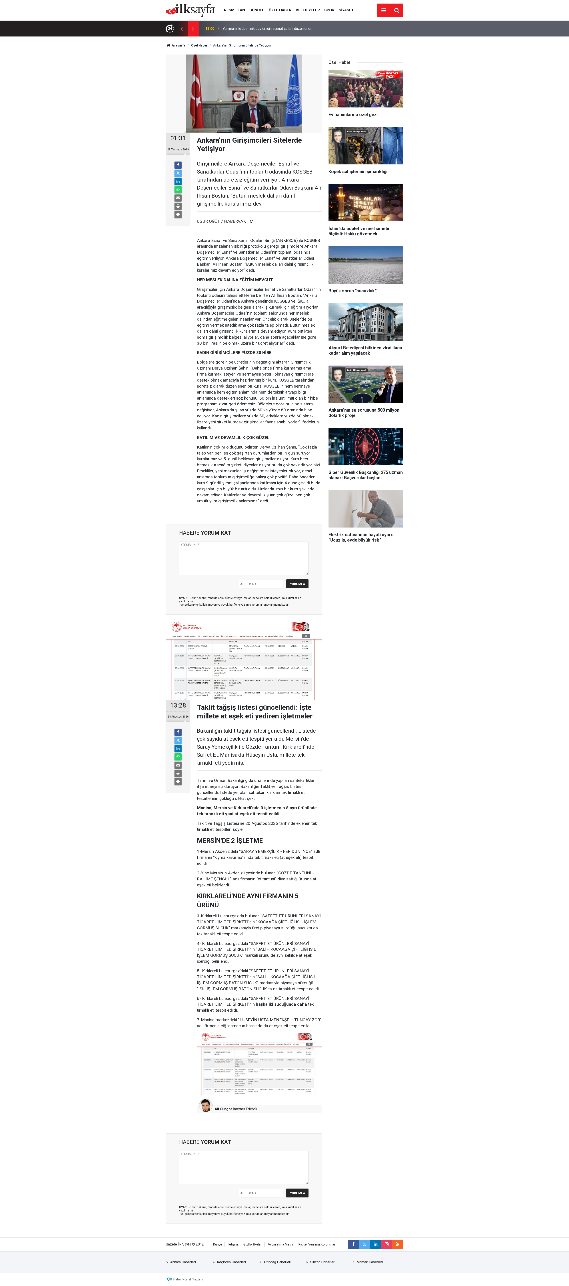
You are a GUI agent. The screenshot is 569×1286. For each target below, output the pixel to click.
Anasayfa (178, 45)
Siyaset (346, 10)
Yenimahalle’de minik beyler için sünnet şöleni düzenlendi (267, 28)
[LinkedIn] (178, 181)
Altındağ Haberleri (277, 1262)
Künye (217, 1244)
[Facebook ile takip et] (353, 1244)
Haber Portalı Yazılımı (188, 1279)
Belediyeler (308, 10)
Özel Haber (280, 10)
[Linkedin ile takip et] (375, 1244)
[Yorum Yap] (178, 214)
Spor (329, 10)
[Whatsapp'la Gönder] (178, 189)
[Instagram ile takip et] (386, 1244)
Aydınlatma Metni (280, 1244)
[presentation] (181, 28)
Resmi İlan (234, 10)
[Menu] (384, 10)
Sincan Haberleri (322, 1262)
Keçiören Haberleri (231, 1262)
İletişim (233, 1244)
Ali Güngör (223, 1109)
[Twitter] (178, 173)
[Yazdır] (178, 206)
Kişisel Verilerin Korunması (317, 1244)
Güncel (256, 10)
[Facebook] (178, 165)
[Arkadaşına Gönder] (178, 198)
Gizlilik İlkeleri (252, 1244)
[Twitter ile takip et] (364, 1244)
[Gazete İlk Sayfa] (190, 10)
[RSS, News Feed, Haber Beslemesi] (397, 1244)
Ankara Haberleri (183, 1262)
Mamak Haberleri (370, 1262)
